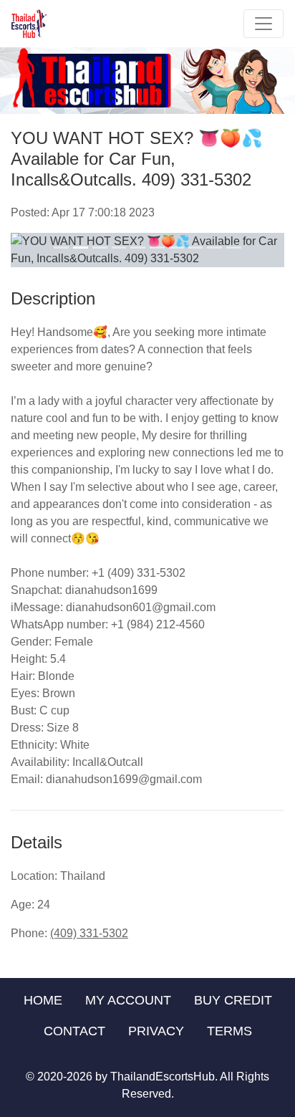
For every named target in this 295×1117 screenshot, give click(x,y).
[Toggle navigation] (263, 23)
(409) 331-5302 (89, 933)
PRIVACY (156, 1031)
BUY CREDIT (233, 1000)
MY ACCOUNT (128, 1000)
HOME (43, 1000)
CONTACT (74, 1031)
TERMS (229, 1031)
